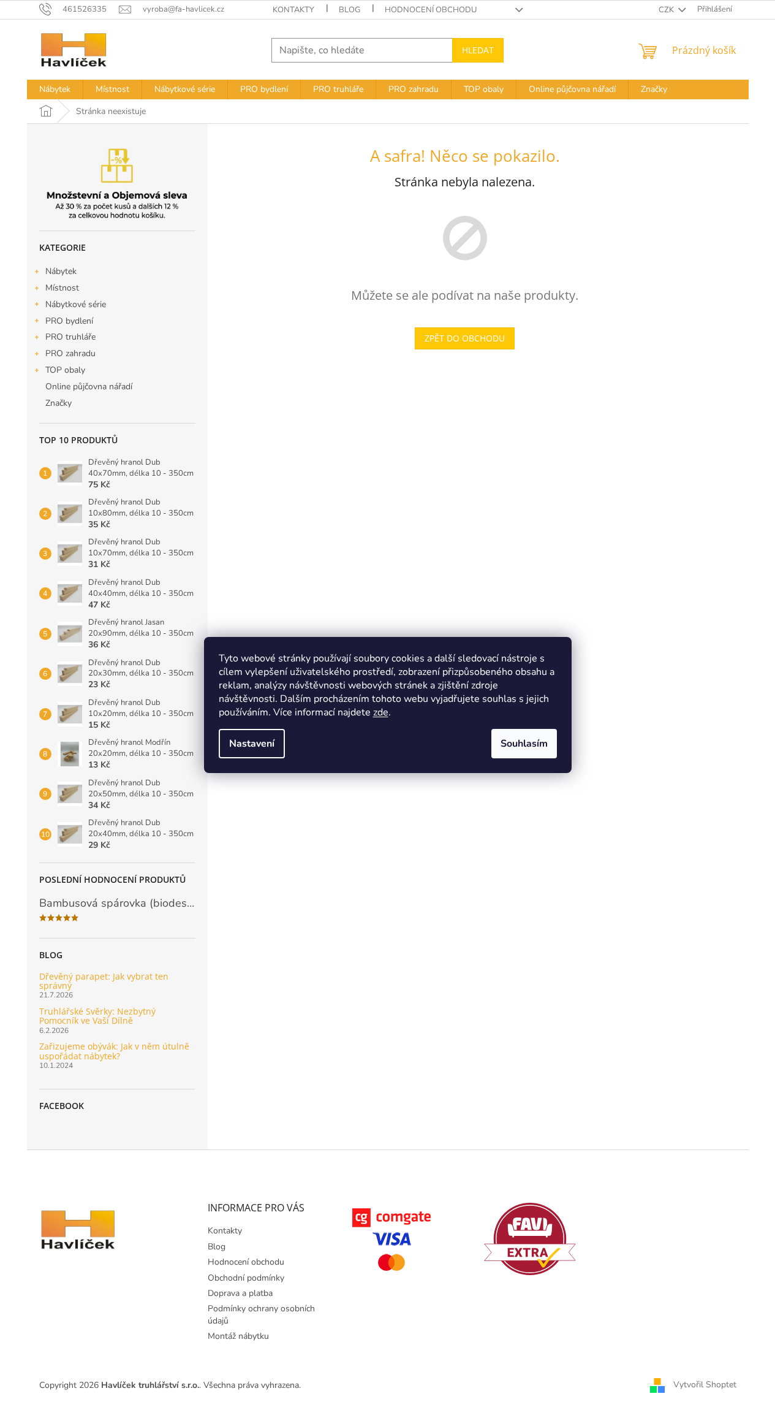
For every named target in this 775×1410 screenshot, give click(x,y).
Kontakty (293, 9)
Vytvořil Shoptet (704, 1384)
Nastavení (251, 743)
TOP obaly (65, 370)
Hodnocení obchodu (431, 9)
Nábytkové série (75, 304)
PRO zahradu (70, 353)
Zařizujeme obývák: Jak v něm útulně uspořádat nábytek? (114, 1051)
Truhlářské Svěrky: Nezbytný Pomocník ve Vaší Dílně (97, 1016)
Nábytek (61, 271)
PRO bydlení (69, 321)
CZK (667, 9)
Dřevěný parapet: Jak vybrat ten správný (103, 981)
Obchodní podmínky (246, 1278)
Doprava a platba (240, 1293)
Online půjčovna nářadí (88, 386)
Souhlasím (524, 743)
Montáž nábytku (238, 1336)
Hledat (478, 50)
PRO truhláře (70, 337)
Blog (349, 9)
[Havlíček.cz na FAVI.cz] (530, 1239)
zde (380, 712)
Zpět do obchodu (465, 338)
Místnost (62, 288)
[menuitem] (55, 89)
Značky (58, 403)
